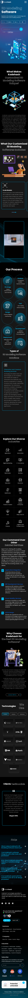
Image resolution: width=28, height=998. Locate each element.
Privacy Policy (8, 992)
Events (14, 939)
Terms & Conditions (18, 992)
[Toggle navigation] (25, 2)
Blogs (18, 939)
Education (4, 948)
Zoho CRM (12, 931)
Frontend (5, 714)
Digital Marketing (6, 953)
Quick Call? (15, 920)
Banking (18, 946)
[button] (6, 2)
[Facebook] (9, 903)
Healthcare (11, 951)
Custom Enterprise (16, 953)
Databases (22, 714)
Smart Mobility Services (13, 598)
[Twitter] (2, 903)
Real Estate (12, 946)
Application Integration (13, 570)
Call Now (10, 32)
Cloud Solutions (17, 929)
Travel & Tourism (17, 948)
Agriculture (18, 951)
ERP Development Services (14, 584)
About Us (4, 939)
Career (10, 939)
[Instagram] (13, 903)
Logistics (10, 948)
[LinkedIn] (6, 903)
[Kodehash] (6, 2)
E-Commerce (5, 946)
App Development (7, 929)
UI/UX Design (9, 612)
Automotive (5, 951)
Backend (13, 714)
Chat (8, 920)
